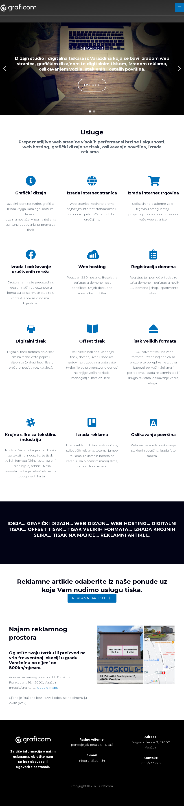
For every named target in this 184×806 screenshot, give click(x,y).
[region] (92, 68)
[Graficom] (18, 7)
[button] (4, 68)
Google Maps (47, 687)
